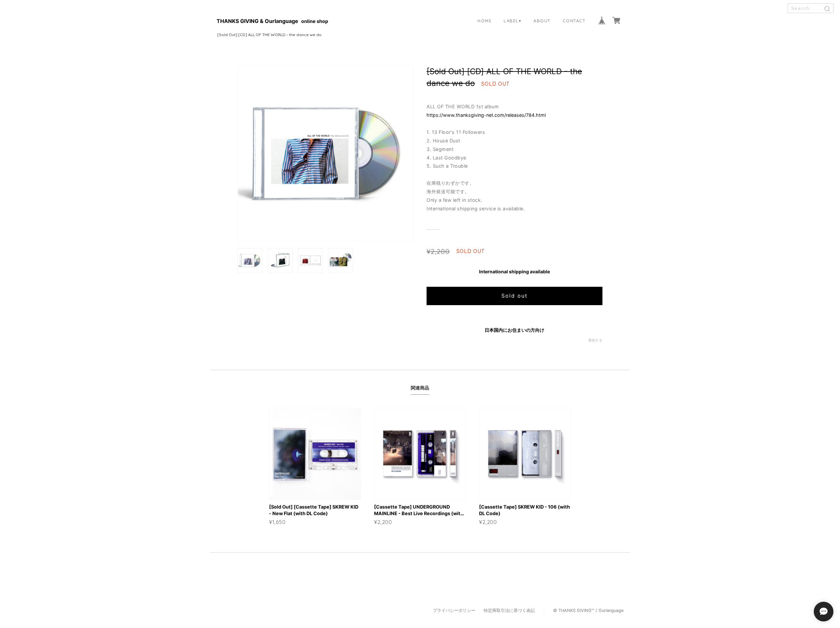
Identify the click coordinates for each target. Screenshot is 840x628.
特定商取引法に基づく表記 (509, 610)
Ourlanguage (610, 610)
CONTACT (574, 20)
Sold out (514, 295)
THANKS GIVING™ (576, 610)
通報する (595, 340)
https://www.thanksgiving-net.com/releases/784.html (486, 115)
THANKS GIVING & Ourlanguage (257, 21)
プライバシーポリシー (454, 610)
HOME (484, 20)
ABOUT (542, 20)
